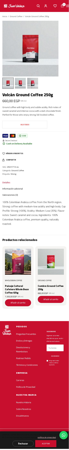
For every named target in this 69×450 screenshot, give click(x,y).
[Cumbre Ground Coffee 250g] (51, 262)
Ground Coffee (16, 16)
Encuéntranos (22, 416)
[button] (67, 6)
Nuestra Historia (23, 402)
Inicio (4, 16)
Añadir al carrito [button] (18, 303)
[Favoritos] (55, 5)
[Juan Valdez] (14, 5)
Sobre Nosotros (23, 409)
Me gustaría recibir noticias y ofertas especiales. (54, 362)
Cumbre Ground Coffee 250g (50, 288)
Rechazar (23, 443)
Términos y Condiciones (27, 365)
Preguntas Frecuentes (26, 334)
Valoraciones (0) (10, 195)
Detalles (6, 182)
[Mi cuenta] (45, 5)
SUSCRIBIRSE (55, 356)
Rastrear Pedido (23, 358)
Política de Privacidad (25, 387)
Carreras (20, 380)
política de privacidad (47, 437)
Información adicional (12, 189)
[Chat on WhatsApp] (63, 435)
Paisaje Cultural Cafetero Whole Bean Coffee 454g (17, 289)
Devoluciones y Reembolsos (23, 349)
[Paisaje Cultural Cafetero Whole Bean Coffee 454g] (18, 262)
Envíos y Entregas (24, 340)
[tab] (32, 182)
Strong (13, 174)
